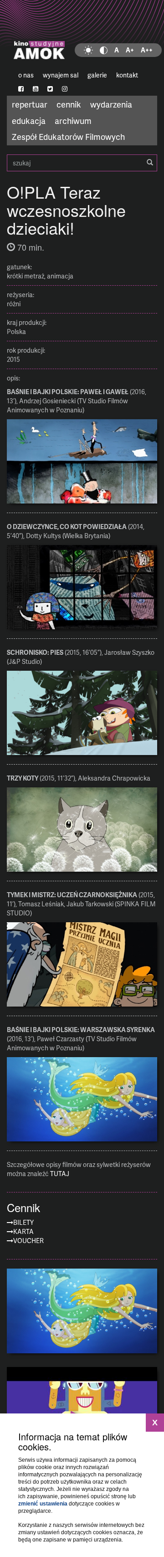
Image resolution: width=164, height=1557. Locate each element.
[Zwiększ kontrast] (104, 50)
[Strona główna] (82, 34)
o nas (26, 75)
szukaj (82, 162)
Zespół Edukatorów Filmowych (68, 136)
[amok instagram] (64, 89)
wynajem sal (60, 75)
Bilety (23, 1222)
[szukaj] (150, 163)
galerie (97, 75)
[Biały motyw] (88, 50)
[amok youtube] (35, 89)
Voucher (28, 1240)
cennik (68, 104)
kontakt (127, 75)
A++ (147, 50)
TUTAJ (59, 1173)
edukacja (29, 120)
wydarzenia (111, 104)
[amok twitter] (50, 89)
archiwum (73, 120)
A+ (130, 50)
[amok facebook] (21, 89)
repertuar (29, 104)
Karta (23, 1231)
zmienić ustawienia (42, 1503)
